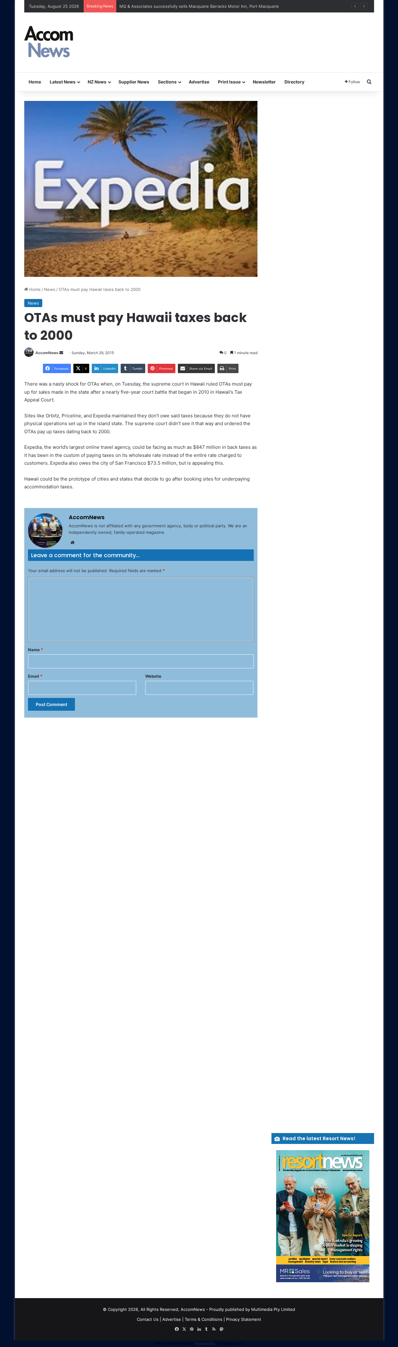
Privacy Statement (243, 1319)
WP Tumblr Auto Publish (174, 1343)
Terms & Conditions (203, 1319)
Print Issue (229, 81)
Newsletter (264, 81)
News (49, 289)
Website (153, 676)
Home (35, 81)
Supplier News (133, 81)
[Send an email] (61, 352)
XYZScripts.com (230, 1343)
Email (35, 676)
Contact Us (148, 1319)
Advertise (199, 81)
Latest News (63, 81)
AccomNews (46, 352)
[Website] (72, 542)
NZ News (97, 81)
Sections (167, 81)
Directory (294, 81)
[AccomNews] (49, 42)
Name (35, 649)
